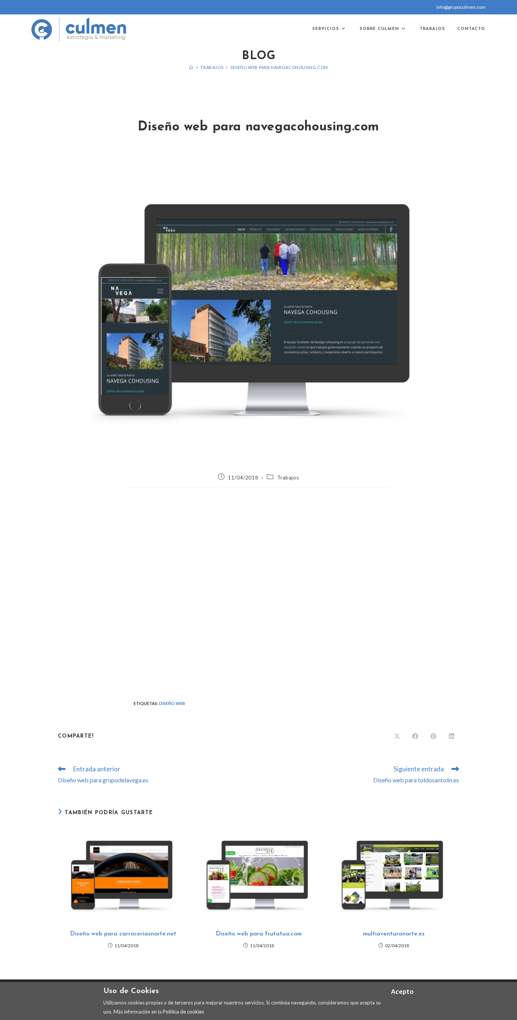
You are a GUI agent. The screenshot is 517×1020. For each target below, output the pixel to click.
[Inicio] (191, 67)
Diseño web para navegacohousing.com (279, 67)
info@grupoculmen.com (461, 7)
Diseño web (172, 703)
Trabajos (288, 477)
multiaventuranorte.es (394, 934)
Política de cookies (183, 1012)
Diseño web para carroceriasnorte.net (123, 934)
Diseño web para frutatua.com (259, 934)
